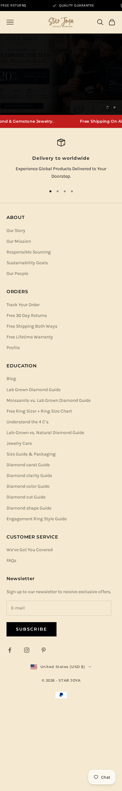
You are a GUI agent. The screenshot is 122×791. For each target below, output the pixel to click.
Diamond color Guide (28, 486)
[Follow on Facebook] (10, 650)
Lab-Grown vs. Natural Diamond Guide (45, 432)
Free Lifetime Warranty (30, 337)
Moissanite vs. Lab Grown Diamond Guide (49, 400)
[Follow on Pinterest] (43, 650)
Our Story (16, 230)
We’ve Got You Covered (30, 549)
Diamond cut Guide (26, 497)
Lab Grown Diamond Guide (34, 389)
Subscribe (31, 629)
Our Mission (19, 241)
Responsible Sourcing (29, 252)
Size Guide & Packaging (31, 454)
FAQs (11, 560)
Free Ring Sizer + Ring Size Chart (39, 411)
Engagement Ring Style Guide (37, 519)
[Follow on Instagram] (26, 650)
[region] (61, 74)
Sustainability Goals (27, 263)
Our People (17, 273)
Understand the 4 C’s (27, 422)
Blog (11, 378)
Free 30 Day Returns (27, 315)
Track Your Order (23, 304)
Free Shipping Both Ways (32, 326)
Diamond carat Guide (28, 465)
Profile (13, 347)
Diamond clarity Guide (29, 475)
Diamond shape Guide (29, 508)
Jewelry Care (19, 443)
